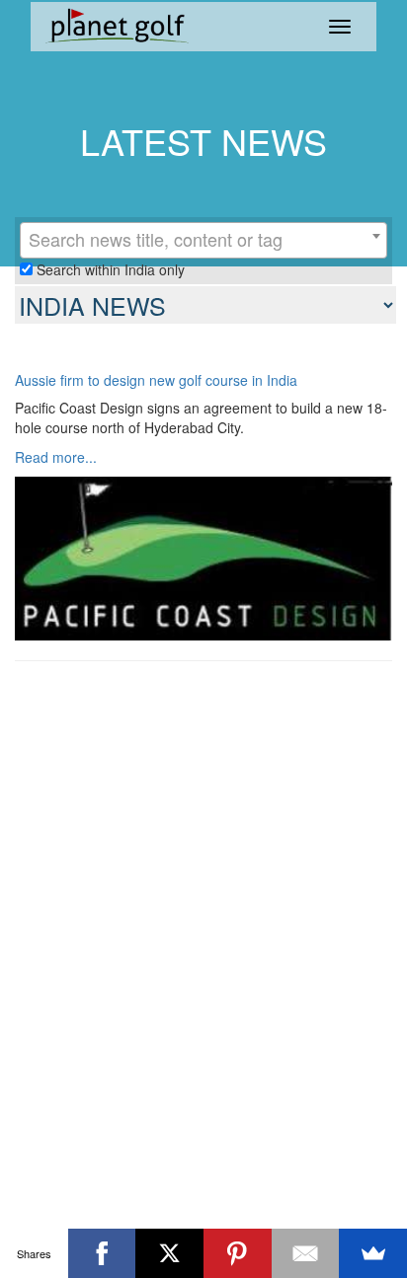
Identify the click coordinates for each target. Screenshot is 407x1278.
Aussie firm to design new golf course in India (156, 380)
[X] (169, 1253)
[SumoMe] (373, 1253)
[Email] (306, 1253)
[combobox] (203, 240)
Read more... (56, 457)
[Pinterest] (238, 1253)
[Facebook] (102, 1253)
